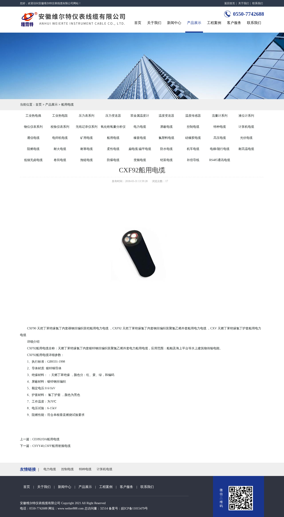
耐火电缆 (60, 149)
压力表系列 (86, 115)
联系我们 (257, 3)
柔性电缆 (113, 149)
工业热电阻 (60, 115)
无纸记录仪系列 (86, 126)
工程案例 (214, 23)
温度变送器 (166, 115)
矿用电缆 (86, 138)
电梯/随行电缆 (219, 149)
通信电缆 (33, 138)
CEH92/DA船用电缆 (45, 439)
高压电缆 (219, 138)
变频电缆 (140, 160)
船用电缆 (67, 104)
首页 (137, 23)
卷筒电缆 (60, 160)
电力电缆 (140, 126)
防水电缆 (166, 149)
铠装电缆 (166, 160)
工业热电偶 (33, 115)
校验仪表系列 (60, 126)
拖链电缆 (86, 160)
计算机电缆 (246, 126)
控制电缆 (193, 126)
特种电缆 (219, 126)
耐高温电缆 (246, 149)
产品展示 (194, 23)
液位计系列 (246, 115)
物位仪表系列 (33, 126)
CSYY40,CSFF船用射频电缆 (51, 446)
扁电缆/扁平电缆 (139, 149)
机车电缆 (193, 149)
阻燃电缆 (33, 149)
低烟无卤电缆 (33, 160)
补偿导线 (193, 160)
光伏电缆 (246, 138)
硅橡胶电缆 (193, 138)
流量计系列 (219, 115)
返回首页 (229, 3)
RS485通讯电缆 (219, 160)
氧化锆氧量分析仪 (113, 126)
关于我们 (243, 3)
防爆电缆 (113, 160)
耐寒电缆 (86, 149)
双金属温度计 (139, 115)
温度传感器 (193, 115)
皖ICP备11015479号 (134, 508)
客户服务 (234, 23)
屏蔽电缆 (166, 126)
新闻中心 (174, 23)
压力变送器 (113, 115)
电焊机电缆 (60, 138)
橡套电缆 (140, 138)
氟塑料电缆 (166, 138)
